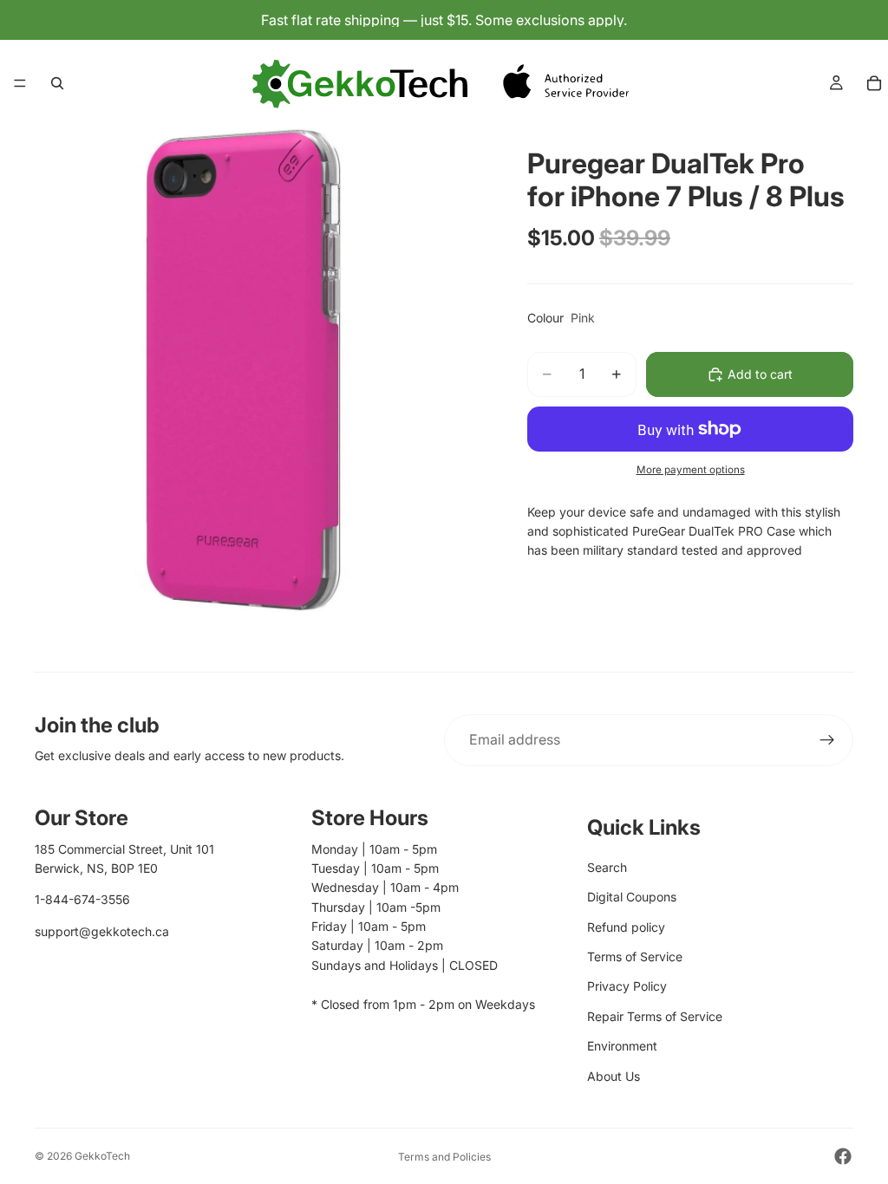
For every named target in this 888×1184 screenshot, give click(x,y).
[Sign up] (827, 740)
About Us (613, 1076)
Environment (622, 1045)
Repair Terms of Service (654, 1016)
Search (607, 867)
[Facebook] (842, 1156)
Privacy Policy (627, 986)
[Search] (57, 83)
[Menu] (20, 83)
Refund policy (626, 927)
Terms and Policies (444, 1156)
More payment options (691, 470)
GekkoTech (102, 1155)
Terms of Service (634, 956)
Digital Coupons (631, 896)
